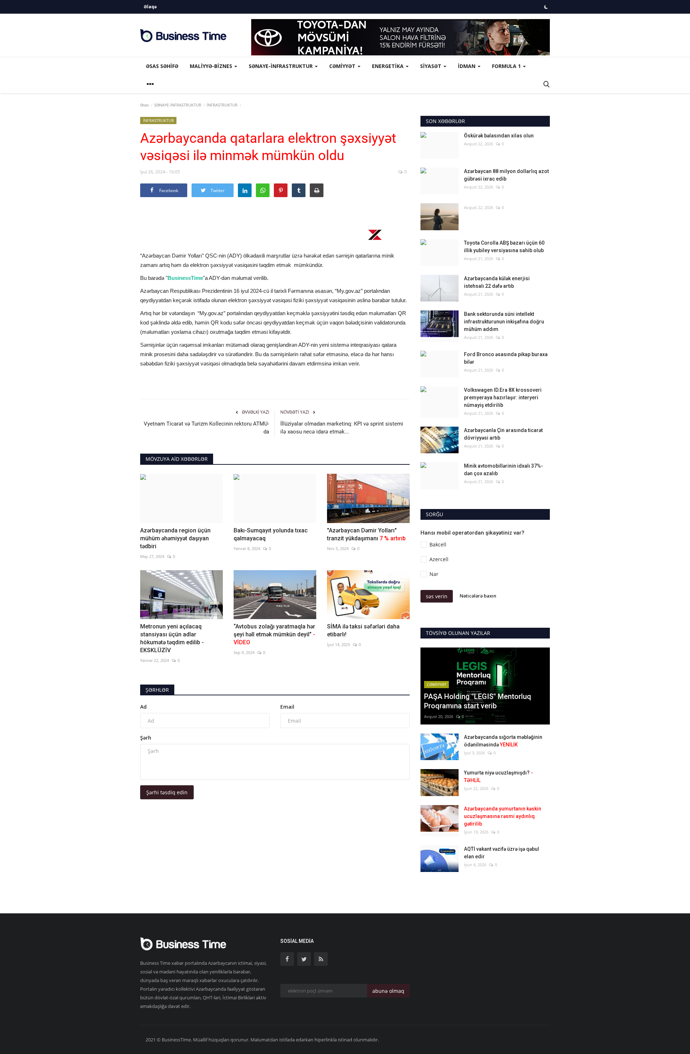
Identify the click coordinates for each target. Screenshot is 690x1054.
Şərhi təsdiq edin (167, 792)
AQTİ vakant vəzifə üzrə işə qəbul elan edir (501, 852)
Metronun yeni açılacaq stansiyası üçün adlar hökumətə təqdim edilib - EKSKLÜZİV (172, 638)
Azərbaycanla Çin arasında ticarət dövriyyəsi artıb (503, 434)
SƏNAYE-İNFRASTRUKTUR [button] (281, 66)
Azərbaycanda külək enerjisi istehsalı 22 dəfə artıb (497, 282)
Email (287, 706)
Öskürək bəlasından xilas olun (499, 135)
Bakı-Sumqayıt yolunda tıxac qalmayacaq (271, 534)
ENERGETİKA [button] (388, 66)
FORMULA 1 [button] (507, 66)
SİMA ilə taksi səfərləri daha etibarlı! (363, 630)
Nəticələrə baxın (478, 595)
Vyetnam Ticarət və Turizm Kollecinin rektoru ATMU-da (206, 428)
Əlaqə (150, 7)
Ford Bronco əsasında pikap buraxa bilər (506, 358)
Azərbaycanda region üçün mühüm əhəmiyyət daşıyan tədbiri (175, 538)
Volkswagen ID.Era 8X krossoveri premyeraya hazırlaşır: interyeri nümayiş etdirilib (503, 397)
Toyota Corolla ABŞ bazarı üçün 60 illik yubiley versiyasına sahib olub (504, 246)
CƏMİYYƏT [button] (343, 66)
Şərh (145, 737)
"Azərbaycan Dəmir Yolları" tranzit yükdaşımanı (366, 534)
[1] (546, 6)
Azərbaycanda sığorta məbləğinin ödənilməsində (503, 741)
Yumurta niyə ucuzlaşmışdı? (498, 776)
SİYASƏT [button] (431, 66)
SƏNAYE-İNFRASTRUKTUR (177, 105)
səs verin (436, 596)
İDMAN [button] (467, 66)
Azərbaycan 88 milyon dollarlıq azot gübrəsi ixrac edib (506, 175)
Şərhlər (157, 689)
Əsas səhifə (162, 66)
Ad (143, 706)
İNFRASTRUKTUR (222, 105)
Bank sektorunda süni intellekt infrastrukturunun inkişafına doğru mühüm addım (504, 321)
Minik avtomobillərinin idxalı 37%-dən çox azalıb (503, 469)
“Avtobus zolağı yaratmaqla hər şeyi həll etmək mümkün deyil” (274, 634)
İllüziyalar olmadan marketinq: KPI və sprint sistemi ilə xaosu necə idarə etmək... (341, 428)
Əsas (144, 105)
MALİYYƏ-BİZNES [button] (212, 66)
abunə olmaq (388, 990)
